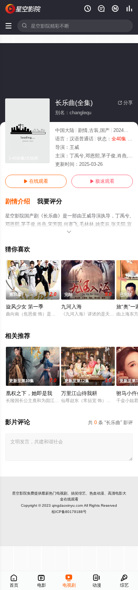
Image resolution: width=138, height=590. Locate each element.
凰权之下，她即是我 (29, 393)
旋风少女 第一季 (24, 307)
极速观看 (102, 181)
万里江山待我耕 (79, 393)
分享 (125, 102)
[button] (21, 201)
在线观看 (36, 181)
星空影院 (19, 493)
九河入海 (71, 307)
